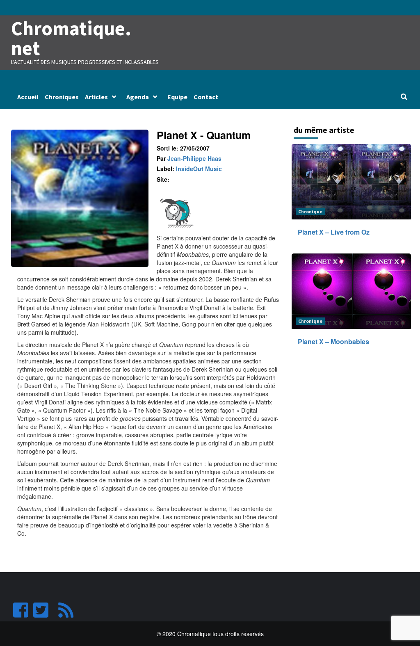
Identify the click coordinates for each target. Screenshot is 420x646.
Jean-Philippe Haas (194, 158)
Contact (206, 97)
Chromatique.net (71, 38)
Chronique (310, 211)
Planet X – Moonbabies (333, 341)
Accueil (28, 97)
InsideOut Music (199, 168)
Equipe (177, 97)
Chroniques (62, 97)
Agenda (137, 97)
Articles (96, 97)
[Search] (404, 97)
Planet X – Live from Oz (334, 232)
